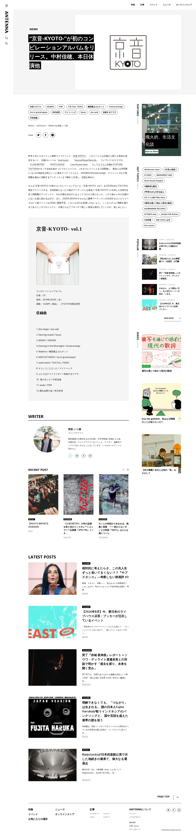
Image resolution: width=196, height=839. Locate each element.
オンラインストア (64, 814)
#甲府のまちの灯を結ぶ (154, 192)
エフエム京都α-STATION (110, 164)
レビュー (106, 813)
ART (70, 537)
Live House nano (79, 164)
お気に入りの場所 (38, 818)
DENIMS (50, 106)
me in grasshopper (38, 112)
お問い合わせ (134, 826)
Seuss (83, 112)
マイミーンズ (70, 112)
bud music (63, 160)
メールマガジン (135, 817)
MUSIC (30, 531)
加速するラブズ (109, 112)
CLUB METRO (37, 164)
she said (94, 112)
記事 (92, 809)
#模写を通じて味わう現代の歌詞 (158, 203)
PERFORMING (103, 537)
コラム (92, 817)
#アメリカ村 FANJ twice (154, 197)
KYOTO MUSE (57, 164)
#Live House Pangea (153, 180)
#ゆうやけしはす (163, 220)
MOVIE (85, 593)
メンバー (132, 813)
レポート (106, 817)
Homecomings (116, 106)
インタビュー (94, 813)
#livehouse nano (152, 169)
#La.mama (149, 225)
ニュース (60, 809)
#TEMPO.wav (150, 214)
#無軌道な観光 (150, 186)
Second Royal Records (85, 160)
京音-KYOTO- (36, 106)
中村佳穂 (33, 118)
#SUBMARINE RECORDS (154, 208)
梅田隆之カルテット (96, 106)
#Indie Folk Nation (169, 214)
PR (89, 684)
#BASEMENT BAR (164, 175)
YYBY (61, 106)
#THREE (148, 175)
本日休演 (56, 112)
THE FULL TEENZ (75, 106)
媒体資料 (132, 822)
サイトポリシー (135, 829)
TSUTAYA (33, 168)
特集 (30, 809)
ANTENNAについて (140, 809)
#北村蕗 (147, 220)
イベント (33, 814)
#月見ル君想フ (170, 169)
